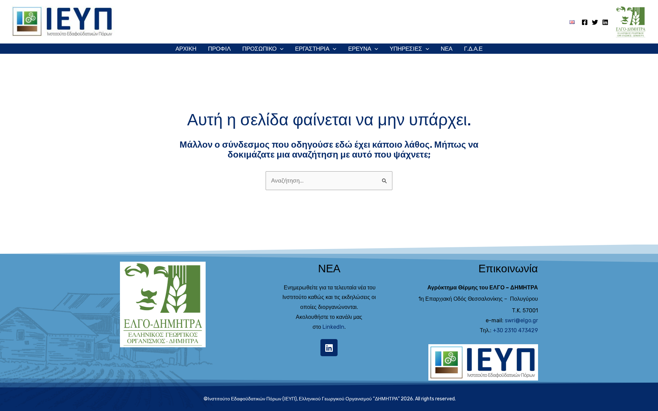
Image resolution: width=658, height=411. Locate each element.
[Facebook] (585, 22)
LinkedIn (333, 327)
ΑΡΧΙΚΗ (185, 48)
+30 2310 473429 (515, 330)
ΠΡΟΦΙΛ (219, 48)
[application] (280, 48)
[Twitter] (595, 22)
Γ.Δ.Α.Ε (473, 48)
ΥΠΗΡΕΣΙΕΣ (406, 48)
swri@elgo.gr (521, 320)
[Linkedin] (605, 22)
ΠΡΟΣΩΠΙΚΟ (259, 48)
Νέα (446, 48)
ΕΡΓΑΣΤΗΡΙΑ (312, 48)
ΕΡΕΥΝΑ (359, 48)
